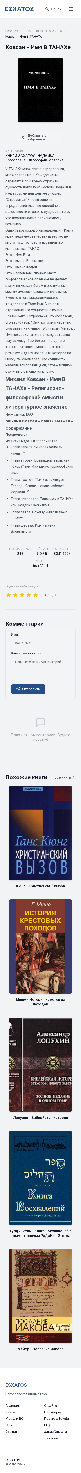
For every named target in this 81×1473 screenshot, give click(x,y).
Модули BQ (14, 1418)
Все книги (62, 777)
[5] (35, 595)
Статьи (11, 1432)
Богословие (15, 160)
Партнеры (52, 1412)
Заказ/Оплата (55, 1432)
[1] (8, 595)
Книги (27, 31)
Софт (9, 1425)
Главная (11, 31)
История (56, 160)
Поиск (56, 9)
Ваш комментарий (26, 653)
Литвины (51, 1438)
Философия (37, 160)
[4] (29, 595)
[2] (15, 595)
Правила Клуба (56, 1418)
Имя (14, 634)
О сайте (50, 1405)
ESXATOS (16, 1385)
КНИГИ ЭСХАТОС (49, 31)
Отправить (31, 689)
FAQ (47, 1425)
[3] (22, 595)
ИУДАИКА (46, 156)
